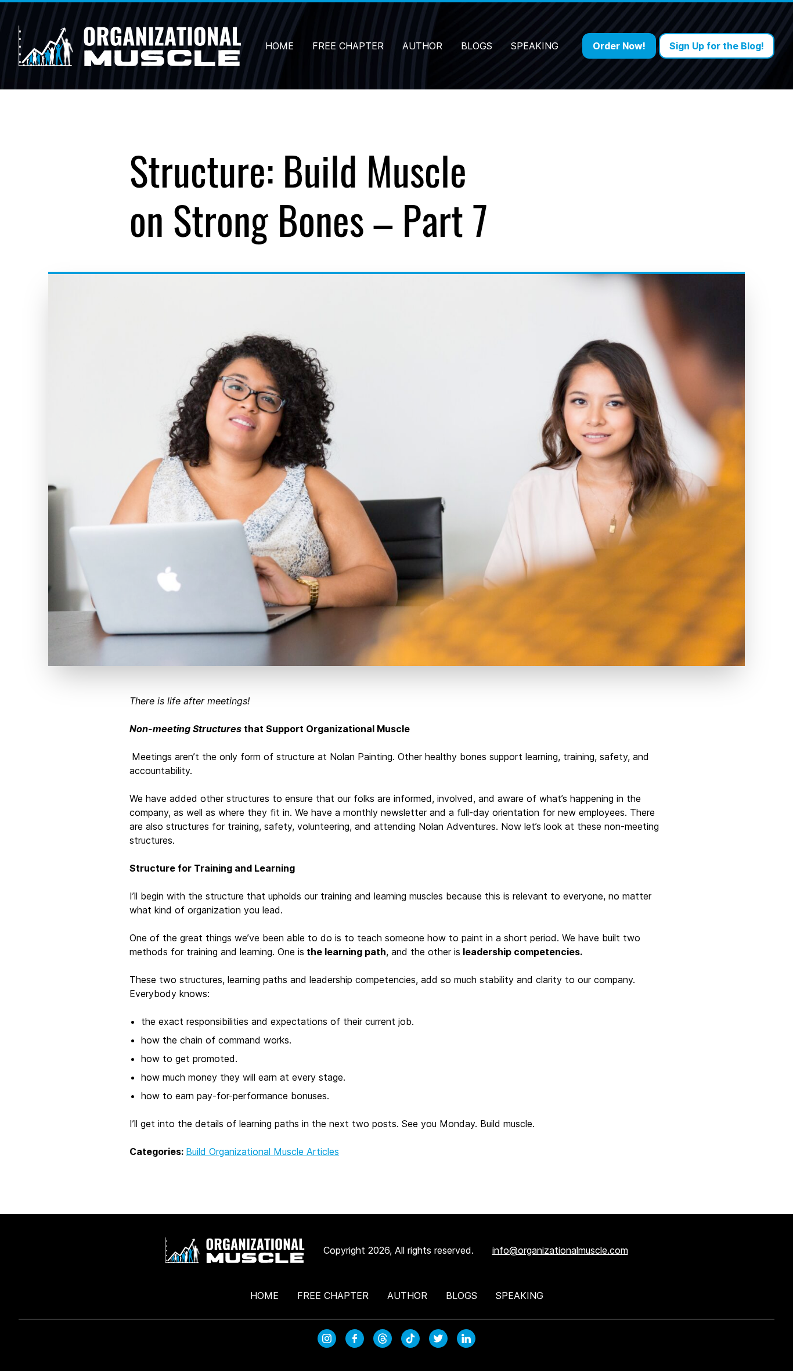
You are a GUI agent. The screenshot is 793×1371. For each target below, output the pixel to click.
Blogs (476, 46)
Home (279, 46)
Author (422, 46)
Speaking (534, 46)
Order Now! (619, 46)
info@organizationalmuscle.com (560, 1250)
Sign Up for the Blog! (716, 46)
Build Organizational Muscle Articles (262, 1151)
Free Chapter (348, 46)
